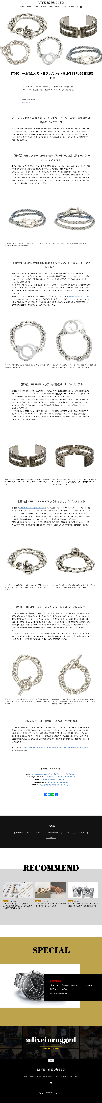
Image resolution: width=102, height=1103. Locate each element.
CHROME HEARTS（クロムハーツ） (31, 508)
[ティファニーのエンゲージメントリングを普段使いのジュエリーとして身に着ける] (83, 890)
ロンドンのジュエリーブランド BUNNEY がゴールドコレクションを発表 (50, 904)
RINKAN (28, 102)
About (70, 1076)
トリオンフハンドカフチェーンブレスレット (61, 777)
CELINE (38, 833)
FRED (67, 833)
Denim (43, 7)
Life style (71, 7)
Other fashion (47, 1076)
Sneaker (36, 7)
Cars (64, 7)
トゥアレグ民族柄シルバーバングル (55, 779)
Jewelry (29, 7)
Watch (22, 7)
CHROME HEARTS (53, 833)
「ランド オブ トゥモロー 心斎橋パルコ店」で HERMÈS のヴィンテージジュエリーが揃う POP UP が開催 (17, 905)
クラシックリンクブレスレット (58, 782)
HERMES (81, 833)
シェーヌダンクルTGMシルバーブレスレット (55, 785)
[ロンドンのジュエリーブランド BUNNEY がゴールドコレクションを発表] (50, 890)
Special (77, 1076)
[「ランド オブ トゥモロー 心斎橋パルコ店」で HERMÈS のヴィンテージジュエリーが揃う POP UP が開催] (18, 890)
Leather (50, 7)
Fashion (57, 7)
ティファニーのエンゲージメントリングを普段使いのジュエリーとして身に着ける (83, 904)
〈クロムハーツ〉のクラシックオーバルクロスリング (42, 747)
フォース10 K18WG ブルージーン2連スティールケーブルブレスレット (53, 774)
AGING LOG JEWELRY (22, 833)
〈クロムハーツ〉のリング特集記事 (75, 747)
